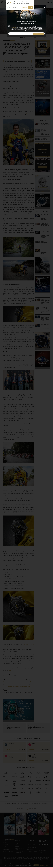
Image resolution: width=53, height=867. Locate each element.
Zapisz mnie (38, 34)
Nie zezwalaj (24, 7)
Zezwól (30, 7)
